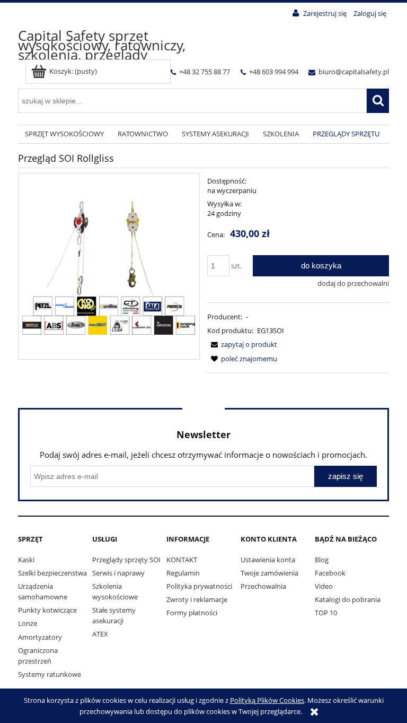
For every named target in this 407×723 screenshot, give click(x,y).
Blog (322, 559)
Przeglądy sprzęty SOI (126, 559)
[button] (242, 344)
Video (324, 586)
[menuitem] (64, 134)
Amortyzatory (40, 637)
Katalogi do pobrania (348, 599)
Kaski (26, 559)
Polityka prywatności (199, 586)
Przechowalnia (263, 586)
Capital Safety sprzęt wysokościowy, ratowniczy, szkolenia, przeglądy (101, 45)
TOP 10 (326, 612)
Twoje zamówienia (269, 573)
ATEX (100, 634)
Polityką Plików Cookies (267, 700)
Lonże (27, 623)
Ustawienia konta (268, 559)
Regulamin (183, 573)
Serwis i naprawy (118, 573)
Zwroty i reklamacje (196, 599)
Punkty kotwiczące (47, 610)
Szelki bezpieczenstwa (52, 573)
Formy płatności (191, 612)
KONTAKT (181, 559)
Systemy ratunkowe (49, 674)
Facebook (330, 573)
